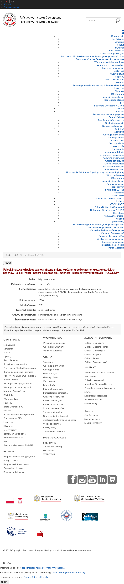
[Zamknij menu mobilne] (123, 33)
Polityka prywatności (94, 380)
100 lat (120, 108)
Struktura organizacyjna (112, 53)
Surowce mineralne (114, 169)
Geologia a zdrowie (114, 123)
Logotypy (119, 88)
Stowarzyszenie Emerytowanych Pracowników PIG (98, 85)
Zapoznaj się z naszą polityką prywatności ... (43, 567)
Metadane (119, 192)
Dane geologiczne (115, 183)
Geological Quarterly (53, 346)
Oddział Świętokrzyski (95, 362)
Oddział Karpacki (93, 354)
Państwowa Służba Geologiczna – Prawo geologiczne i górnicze (92, 56)
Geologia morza (116, 137)
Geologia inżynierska (113, 134)
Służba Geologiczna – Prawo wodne (106, 227)
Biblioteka (119, 70)
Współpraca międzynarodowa (109, 62)
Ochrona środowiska (113, 157)
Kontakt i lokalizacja (114, 99)
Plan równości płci (93, 399)
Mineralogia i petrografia (112, 154)
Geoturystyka (117, 140)
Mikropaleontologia (114, 152)
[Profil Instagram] (82, 479)
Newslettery (90, 403)
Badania (120, 111)
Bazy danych (118, 186)
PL (7, 1)
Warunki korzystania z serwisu (99, 372)
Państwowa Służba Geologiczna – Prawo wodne (100, 59)
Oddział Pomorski (93, 358)
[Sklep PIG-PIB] (112, 479)
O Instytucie (117, 36)
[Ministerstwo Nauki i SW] (89, 497)
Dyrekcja (119, 47)
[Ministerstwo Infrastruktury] (18, 515)
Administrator (91, 415)
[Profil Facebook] (72, 479)
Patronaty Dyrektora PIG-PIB (109, 105)
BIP (122, 102)
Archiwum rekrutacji (114, 215)
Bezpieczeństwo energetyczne (108, 114)
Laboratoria (118, 149)
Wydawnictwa (117, 73)
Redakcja (88, 411)
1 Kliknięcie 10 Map (114, 189)
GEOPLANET (117, 204)
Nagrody (119, 76)
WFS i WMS (118, 195)
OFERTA (119, 128)
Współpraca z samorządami (110, 65)
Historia (120, 82)
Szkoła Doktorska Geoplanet (109, 207)
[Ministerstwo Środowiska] (47, 497)
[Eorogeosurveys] (90, 515)
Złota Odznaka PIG (114, 79)
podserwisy (118, 221)
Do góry (7, 563)
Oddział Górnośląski (94, 350)
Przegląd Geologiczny (54, 342)
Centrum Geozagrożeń (112, 233)
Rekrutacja (118, 212)
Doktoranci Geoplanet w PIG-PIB (107, 210)
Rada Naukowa (116, 50)
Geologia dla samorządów (111, 236)
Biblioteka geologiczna (113, 244)
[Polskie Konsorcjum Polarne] (16, 530)
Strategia (119, 41)
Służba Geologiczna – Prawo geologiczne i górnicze (98, 224)
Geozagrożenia (116, 143)
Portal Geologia (116, 247)
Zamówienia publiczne (113, 97)
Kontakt (120, 218)
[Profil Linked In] (102, 479)
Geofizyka (119, 131)
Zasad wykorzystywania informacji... (69, 572)
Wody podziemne (115, 175)
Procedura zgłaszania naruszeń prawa (99, 390)
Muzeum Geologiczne (113, 68)
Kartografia (118, 146)
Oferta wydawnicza (114, 163)
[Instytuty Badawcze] (66, 515)
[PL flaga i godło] (14, 497)
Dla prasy (119, 91)
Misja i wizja (118, 39)
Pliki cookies (90, 376)
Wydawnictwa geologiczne (110, 239)
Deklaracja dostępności (96, 395)
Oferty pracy (117, 94)
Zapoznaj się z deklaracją (36, 577)
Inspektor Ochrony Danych (98, 384)
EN (12, 1)
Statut (120, 44)
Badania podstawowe (113, 125)
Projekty (119, 201)
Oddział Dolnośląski (94, 342)
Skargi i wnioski (92, 418)
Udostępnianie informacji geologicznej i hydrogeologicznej (95, 172)
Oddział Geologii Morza (96, 346)
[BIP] (40, 530)
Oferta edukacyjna (114, 160)
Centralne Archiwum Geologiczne (107, 230)
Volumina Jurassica (52, 350)
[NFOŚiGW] (45, 515)
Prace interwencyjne (113, 166)
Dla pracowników (93, 422)
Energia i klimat (116, 117)
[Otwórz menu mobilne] (123, 29)
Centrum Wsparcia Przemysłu (109, 198)
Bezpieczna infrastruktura (111, 120)
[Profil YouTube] (92, 479)
